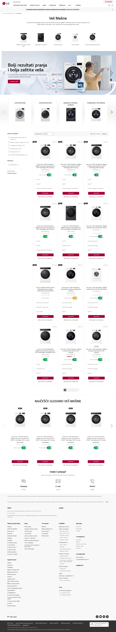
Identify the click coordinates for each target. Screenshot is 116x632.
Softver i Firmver (64, 537)
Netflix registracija (11, 552)
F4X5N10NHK (44, 231)
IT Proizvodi (45, 523)
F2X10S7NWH (95, 291)
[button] (45, 197)
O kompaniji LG (80, 536)
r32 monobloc (28, 533)
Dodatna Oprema (11, 574)
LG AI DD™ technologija (13, 595)
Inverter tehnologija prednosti (14, 588)
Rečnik (60, 573)
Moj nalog (79, 523)
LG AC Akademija (29, 542)
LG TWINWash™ (11, 592)
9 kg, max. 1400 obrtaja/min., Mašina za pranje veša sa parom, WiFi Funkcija (70, 350)
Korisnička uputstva (64, 535)
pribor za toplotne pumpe (31, 536)
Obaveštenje (62, 568)
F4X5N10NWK (44, 170)
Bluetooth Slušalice (12, 536)
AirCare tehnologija (29, 549)
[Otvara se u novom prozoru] (97, 616)
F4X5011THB (44, 354)
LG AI (60, 587)
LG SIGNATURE (80, 554)
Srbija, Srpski (13, 617)
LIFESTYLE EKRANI (12, 529)
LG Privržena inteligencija (65, 590)
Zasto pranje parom (12, 586)
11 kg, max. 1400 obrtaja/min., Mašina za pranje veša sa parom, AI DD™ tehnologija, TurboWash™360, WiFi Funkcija (71, 228)
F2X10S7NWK (95, 230)
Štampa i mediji (79, 546)
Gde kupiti (45, 193)
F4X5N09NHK (95, 170)
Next (112, 73)
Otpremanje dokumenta (65, 571)
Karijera (78, 542)
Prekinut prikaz (11, 173)
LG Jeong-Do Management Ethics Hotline (100, 624)
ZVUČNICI (9, 540)
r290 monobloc (28, 531)
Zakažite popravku (64, 556)
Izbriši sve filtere (11, 171)
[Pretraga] (112, 5)
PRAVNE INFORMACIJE (78, 623)
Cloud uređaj (45, 531)
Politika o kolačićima (53, 623)
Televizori (9, 526)
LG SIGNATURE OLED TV (82, 559)
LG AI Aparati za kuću (65, 592)
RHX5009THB (44, 293)
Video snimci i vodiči (64, 533)
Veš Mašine (10, 567)
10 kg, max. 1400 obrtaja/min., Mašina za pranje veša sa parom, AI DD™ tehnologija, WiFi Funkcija (45, 165)
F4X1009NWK (70, 354)
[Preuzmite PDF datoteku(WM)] (49, 174)
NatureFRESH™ (11, 590)
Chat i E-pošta (63, 544)
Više (107, 502)
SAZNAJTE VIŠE (14, 81)
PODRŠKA (62, 523)
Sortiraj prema (38, 134)
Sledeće (80, 390)
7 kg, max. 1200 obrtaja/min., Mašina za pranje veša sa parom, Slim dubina (96, 226)
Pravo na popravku (63, 578)
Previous (4, 73)
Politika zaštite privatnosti (41, 623)
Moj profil (78, 526)
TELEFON (62, 547)
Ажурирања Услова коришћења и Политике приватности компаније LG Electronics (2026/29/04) (52, 9)
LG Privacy (25, 625)
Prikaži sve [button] (104, 134)
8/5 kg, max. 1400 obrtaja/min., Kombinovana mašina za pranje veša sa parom (71, 289)
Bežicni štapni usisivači (13, 581)
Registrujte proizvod (64, 526)
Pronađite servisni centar (65, 558)
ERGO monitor (45, 536)
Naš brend (78, 539)
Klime (26, 523)
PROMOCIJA (79, 565)
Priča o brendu (79, 557)
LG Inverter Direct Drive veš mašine (14, 598)
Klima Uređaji (28, 526)
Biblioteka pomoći (64, 531)
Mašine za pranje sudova (13, 583)
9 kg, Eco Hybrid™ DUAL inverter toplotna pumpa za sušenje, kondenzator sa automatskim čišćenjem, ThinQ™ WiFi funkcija (45, 290)
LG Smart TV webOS (12, 554)
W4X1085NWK (70, 293)
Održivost (78, 548)
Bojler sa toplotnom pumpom (32, 540)
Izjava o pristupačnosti (65, 580)
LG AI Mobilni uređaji (64, 595)
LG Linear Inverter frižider (13, 601)
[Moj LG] (109, 5)
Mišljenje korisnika (64, 551)
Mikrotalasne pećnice (12, 572)
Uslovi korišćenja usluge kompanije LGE (24, 623)
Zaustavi (65, 91)
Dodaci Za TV (10, 531)
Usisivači (9, 576)
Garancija (62, 563)
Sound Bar (9, 533)
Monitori (44, 526)
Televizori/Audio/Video (13, 523)
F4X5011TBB (70, 231)
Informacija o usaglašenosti (65, 576)
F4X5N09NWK (70, 170)
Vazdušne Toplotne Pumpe (31, 529)
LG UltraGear (45, 533)
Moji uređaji (79, 528)
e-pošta (61, 508)
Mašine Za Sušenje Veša (13, 569)
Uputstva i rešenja (64, 539)
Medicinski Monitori (46, 529)
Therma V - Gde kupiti (30, 538)
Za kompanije (108, 1)
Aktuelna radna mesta (81, 544)
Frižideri (9, 563)
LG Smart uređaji (11, 549)
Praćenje (78, 531)
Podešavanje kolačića (65, 623)
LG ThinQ (9, 603)
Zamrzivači (9, 565)
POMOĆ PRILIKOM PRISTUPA (13, 625)
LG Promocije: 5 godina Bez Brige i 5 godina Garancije (66, 560)
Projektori (9, 538)
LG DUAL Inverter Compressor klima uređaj (32, 545)
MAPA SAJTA (10, 623)
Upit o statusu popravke (65, 549)
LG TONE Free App (12, 542)
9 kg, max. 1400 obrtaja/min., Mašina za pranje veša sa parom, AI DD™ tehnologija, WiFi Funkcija (70, 165)
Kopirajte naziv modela (48, 169)
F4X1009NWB (95, 354)
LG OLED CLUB (11, 547)
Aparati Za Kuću (11, 560)
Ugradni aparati (11, 579)
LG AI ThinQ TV (11, 545)
